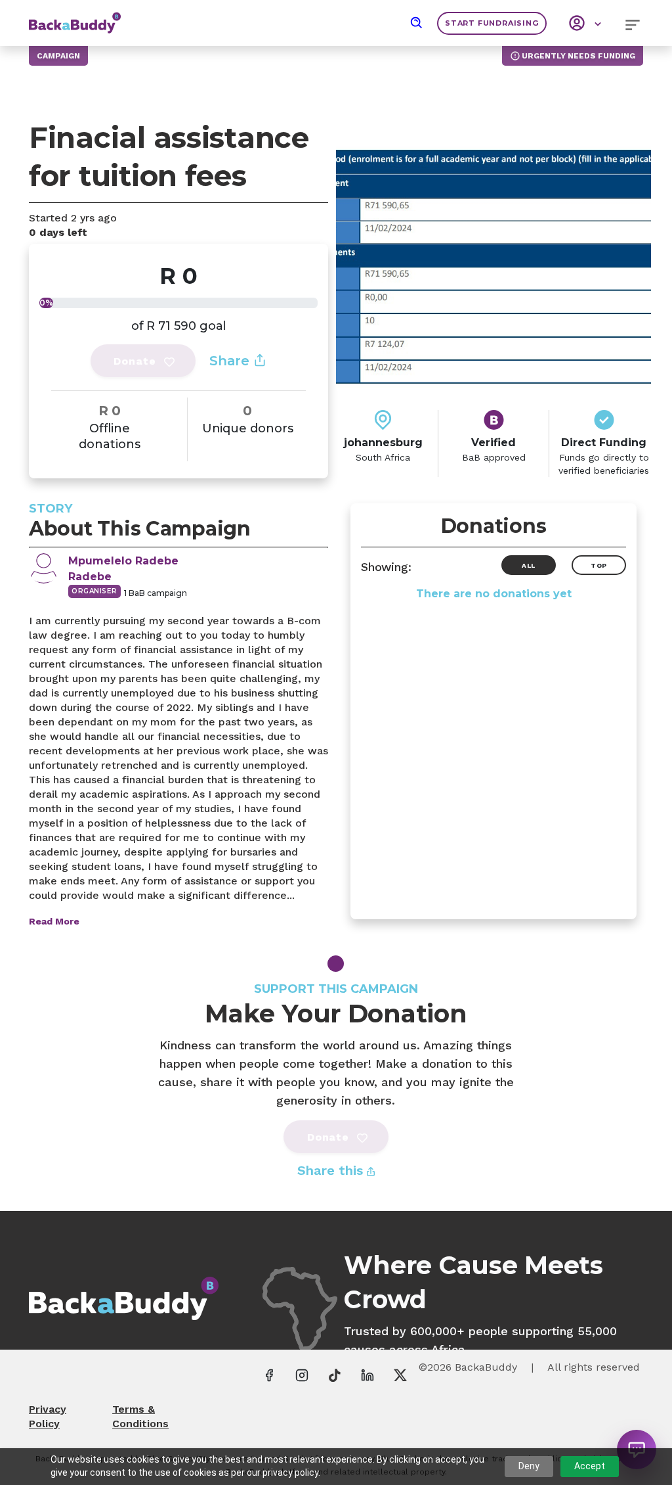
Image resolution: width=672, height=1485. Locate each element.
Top (599, 565)
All (529, 565)
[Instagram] (302, 1374)
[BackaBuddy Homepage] (75, 16)
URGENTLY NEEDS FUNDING (578, 55)
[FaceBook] (269, 1374)
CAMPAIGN (58, 55)
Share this (332, 1170)
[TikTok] (334, 1374)
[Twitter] (400, 1374)
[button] (417, 23)
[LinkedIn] (367, 1374)
